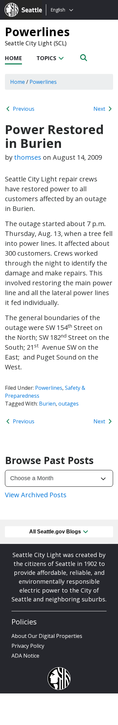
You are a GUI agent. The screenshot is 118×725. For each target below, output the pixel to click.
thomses (27, 157)
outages (68, 403)
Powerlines (37, 31)
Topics (47, 58)
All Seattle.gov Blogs (55, 531)
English (57, 10)
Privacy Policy (27, 645)
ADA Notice (25, 655)
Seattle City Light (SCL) (36, 43)
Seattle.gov (18, 3)
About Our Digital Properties (46, 636)
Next (100, 108)
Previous (22, 108)
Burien (47, 403)
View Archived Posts (36, 494)
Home (13, 58)
